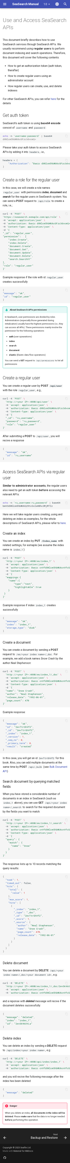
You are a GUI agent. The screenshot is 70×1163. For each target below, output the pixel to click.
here (53, 99)
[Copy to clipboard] (67, 136)
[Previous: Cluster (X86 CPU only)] (5, 1137)
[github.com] (4, 1157)
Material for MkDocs (23, 1151)
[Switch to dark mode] (57, 4)
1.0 (45, 4)
